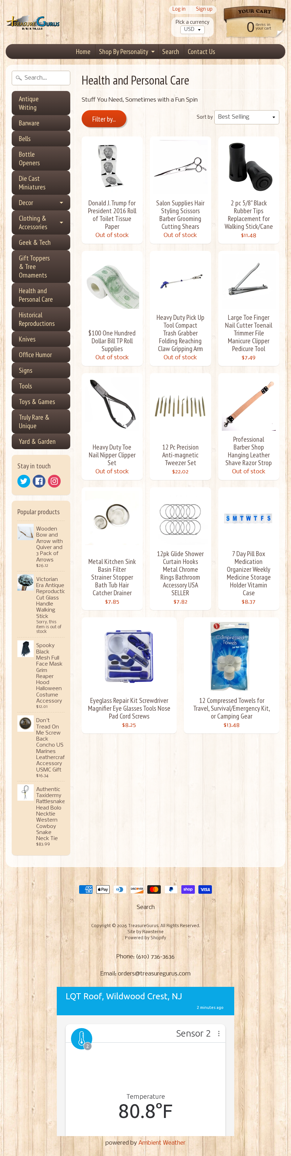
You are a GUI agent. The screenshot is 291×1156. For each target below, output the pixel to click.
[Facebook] (39, 481)
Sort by (205, 117)
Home (83, 51)
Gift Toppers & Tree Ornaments (34, 266)
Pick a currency (192, 22)
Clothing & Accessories (33, 222)
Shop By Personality (123, 51)
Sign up (204, 9)
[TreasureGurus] (33, 22)
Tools (25, 386)
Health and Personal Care (36, 295)
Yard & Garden (37, 441)
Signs (25, 370)
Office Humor (35, 354)
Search (170, 51)
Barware (29, 123)
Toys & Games (37, 401)
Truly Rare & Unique (34, 421)
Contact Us (201, 51)
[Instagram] (54, 481)
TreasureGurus (143, 926)
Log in (179, 9)
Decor (26, 202)
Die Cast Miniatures (32, 183)
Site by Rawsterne (145, 932)
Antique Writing (29, 103)
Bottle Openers (29, 158)
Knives (27, 339)
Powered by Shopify (145, 938)
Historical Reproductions (37, 319)
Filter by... (104, 119)
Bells (25, 138)
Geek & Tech (35, 242)
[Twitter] (23, 481)
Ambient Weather (162, 1143)
